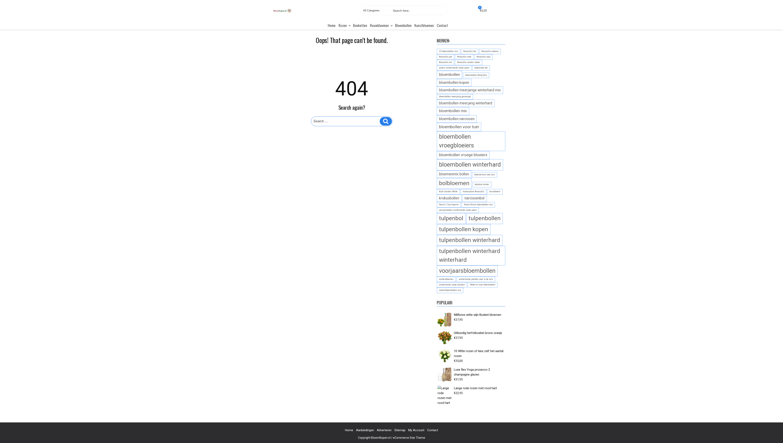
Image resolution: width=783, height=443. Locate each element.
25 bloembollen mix (448, 51)
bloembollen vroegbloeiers (456, 141)
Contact (442, 25)
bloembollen (449, 74)
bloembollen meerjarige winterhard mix (470, 90)
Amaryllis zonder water (468, 62)
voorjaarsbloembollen (467, 270)
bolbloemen (454, 183)
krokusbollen (449, 198)
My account (416, 430)
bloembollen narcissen (456, 119)
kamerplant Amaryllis (473, 191)
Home (332, 25)
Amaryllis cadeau (490, 51)
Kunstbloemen (424, 25)
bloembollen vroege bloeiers (463, 154)
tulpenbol (451, 218)
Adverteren (384, 430)
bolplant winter (482, 184)
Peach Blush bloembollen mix (478, 204)
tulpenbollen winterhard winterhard (469, 255)
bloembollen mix (453, 110)
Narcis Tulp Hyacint (449, 204)
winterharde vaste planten (452, 284)
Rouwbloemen (379, 25)
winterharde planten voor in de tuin (476, 279)
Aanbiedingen (365, 430)
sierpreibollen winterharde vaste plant (458, 210)
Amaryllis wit (445, 62)
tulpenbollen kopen (463, 229)
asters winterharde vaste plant (454, 67)
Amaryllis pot (445, 56)
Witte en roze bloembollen (482, 284)
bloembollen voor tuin (459, 126)
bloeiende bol (481, 67)
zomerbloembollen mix (450, 290)
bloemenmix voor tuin (484, 174)
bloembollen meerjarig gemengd (455, 96)
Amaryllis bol (469, 51)
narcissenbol (474, 198)
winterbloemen (446, 279)
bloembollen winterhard (470, 164)
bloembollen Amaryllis (476, 75)
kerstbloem (494, 191)
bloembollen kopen (454, 83)
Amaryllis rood (464, 56)
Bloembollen (403, 25)
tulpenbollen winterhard (469, 240)
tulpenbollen (485, 218)
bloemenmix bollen (454, 174)
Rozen (343, 25)
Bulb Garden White (448, 191)
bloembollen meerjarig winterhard (465, 103)
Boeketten (360, 25)
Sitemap (399, 430)
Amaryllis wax (483, 56)
